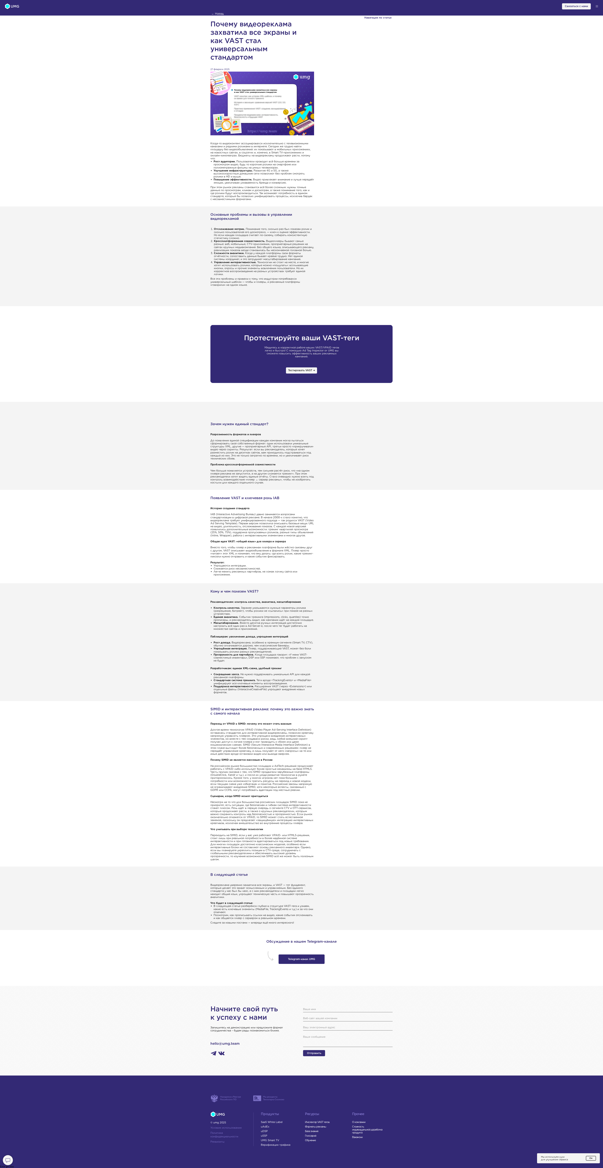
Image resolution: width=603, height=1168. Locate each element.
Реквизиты (217, 1141)
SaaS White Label (271, 1122)
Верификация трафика (275, 1144)
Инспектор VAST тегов (317, 1122)
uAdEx (265, 1126)
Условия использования (226, 1127)
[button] (596, 6)
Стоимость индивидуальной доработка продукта (367, 1129)
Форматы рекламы (315, 1126)
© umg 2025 (218, 1122)
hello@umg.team (225, 1043)
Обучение (310, 1140)
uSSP (264, 1135)
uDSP (264, 1131)
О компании (358, 1122)
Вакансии (357, 1137)
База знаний (311, 1131)
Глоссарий (310, 1135)
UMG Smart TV (270, 1140)
